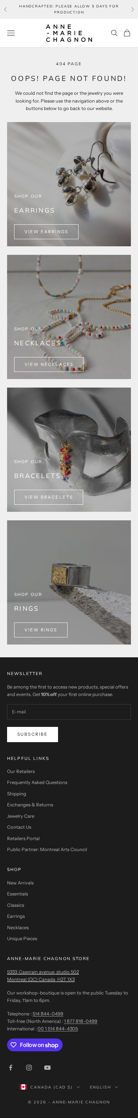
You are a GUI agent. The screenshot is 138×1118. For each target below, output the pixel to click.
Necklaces (18, 927)
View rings (40, 629)
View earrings (46, 231)
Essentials (17, 894)
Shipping (16, 793)
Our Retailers (21, 771)
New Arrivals (20, 883)
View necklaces (48, 364)
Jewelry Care (20, 816)
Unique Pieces (22, 938)
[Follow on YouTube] (47, 1067)
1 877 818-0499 (80, 1021)
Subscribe (32, 734)
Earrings (16, 916)
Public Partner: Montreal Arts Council (47, 849)
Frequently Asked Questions (37, 782)
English (100, 1087)
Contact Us (19, 827)
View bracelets (48, 497)
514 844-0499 (48, 1013)
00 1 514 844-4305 (58, 1028)
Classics (15, 905)
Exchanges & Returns (30, 804)
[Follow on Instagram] (29, 1067)
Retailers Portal (23, 838)
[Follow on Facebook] (10, 1067)
